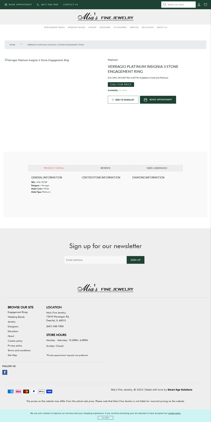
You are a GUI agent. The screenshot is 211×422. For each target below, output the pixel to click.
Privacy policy (15, 345)
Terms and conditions (19, 350)
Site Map (12, 355)
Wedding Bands (76, 27)
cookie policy (174, 413)
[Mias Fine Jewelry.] (105, 16)
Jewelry (92, 27)
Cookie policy (15, 340)
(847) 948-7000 (54, 326)
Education (148, 27)
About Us (162, 27)
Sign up (136, 259)
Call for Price (121, 84)
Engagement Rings (54, 27)
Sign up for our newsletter (105, 246)
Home (12, 45)
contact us (70, 4)
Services (134, 27)
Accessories (120, 27)
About (11, 336)
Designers (105, 27)
